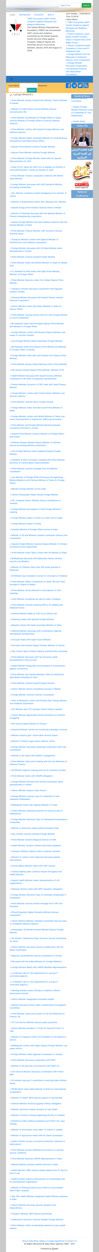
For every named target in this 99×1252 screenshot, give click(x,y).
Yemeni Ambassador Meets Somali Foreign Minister (34, 494)
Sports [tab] (51, 14)
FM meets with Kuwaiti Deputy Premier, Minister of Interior (38, 645)
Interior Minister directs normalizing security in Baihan (36, 689)
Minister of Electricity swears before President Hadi (35, 828)
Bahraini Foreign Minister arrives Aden (28, 489)
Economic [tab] (38, 14)
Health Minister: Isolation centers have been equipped (36, 845)
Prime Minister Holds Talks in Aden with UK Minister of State (39, 552)
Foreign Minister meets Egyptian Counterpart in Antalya (36, 1054)
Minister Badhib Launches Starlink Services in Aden (34, 1164)
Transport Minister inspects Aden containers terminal (35, 851)
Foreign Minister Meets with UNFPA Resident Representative (38, 967)
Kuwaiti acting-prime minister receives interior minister (36, 207)
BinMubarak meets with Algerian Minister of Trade (34, 805)
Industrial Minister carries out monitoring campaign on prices (39, 729)
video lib (82, 126)
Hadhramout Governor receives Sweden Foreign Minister (37, 1219)
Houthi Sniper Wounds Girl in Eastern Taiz (81, 120)
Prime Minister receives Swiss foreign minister (32, 402)
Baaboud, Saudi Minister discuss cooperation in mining (36, 955)
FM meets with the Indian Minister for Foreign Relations (36, 961)
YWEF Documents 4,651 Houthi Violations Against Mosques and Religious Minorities (42, 21)
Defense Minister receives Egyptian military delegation (36, 1103)
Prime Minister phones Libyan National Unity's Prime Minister (39, 364)
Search (86, 5)
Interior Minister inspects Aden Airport (28, 790)
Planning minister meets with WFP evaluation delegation (37, 889)
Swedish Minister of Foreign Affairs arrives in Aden (34, 529)
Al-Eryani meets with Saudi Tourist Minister (31, 639)
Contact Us (71, 1241)
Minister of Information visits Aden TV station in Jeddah (37, 1129)
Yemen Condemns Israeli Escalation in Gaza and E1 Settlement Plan (78, 48)
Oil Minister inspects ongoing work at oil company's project (38, 770)
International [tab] (24, 14)
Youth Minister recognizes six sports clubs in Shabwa (35, 599)
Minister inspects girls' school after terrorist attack (34, 735)
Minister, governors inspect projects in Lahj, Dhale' (34, 1109)
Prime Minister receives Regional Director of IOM (33, 839)
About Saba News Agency (34, 1241)
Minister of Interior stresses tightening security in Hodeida (38, 1115)
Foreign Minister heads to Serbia (26, 523)
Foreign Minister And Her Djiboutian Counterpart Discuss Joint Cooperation (78, 57)
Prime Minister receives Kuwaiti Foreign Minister (33, 257)
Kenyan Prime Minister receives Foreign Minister (33, 146)
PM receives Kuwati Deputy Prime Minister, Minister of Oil (37, 370)
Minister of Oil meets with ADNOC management (33, 755)
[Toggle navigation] (11, 79)
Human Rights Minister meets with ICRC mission (33, 866)
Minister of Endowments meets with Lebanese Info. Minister (38, 202)
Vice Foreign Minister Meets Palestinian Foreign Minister (36, 341)
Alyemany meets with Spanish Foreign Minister (32, 619)
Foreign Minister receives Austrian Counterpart (32, 694)
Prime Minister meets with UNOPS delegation (32, 776)
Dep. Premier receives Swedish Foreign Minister (33, 834)
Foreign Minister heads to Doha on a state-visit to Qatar (37, 518)
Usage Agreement (56, 1241)
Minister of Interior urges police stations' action (33, 741)
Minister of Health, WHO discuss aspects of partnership (36, 1098)
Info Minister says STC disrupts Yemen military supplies (36, 709)
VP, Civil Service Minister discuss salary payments (34, 1022)
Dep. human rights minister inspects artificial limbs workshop (39, 651)
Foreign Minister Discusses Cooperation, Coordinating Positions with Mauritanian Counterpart (76, 69)
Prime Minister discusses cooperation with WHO (33, 1060)
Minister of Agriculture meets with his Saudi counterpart (37, 1135)
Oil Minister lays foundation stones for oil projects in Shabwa (39, 576)
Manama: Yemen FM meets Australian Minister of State (36, 625)
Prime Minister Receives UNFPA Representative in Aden (36, 1158)
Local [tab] (12, 14)
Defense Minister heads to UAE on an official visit (34, 613)
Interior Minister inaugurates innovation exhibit (32, 999)
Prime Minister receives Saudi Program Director (33, 683)
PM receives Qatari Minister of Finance (29, 723)
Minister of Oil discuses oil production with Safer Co (35, 1066)
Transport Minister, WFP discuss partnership (31, 1213)
